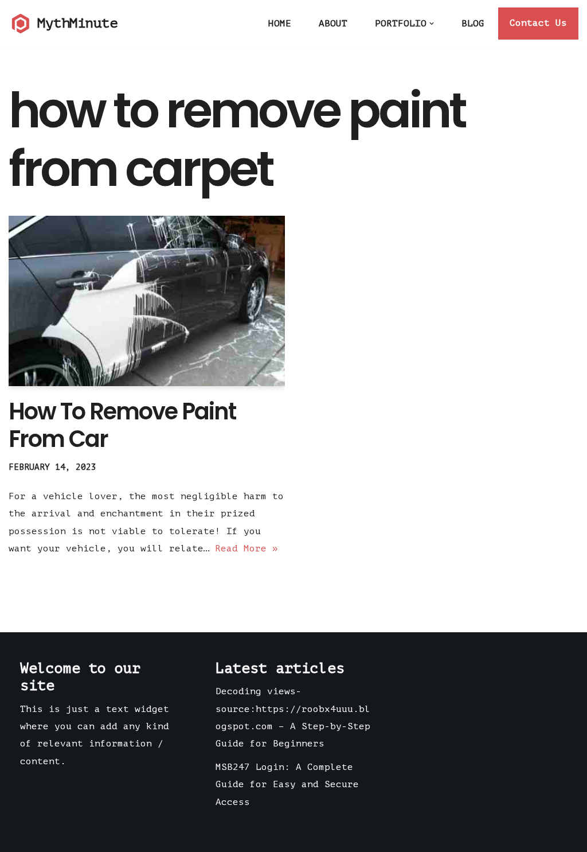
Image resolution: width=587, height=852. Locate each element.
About (333, 23)
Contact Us (538, 23)
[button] (431, 23)
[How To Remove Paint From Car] (147, 301)
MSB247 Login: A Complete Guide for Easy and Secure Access (287, 784)
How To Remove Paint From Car (122, 425)
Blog (472, 23)
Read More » (246, 548)
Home (279, 23)
